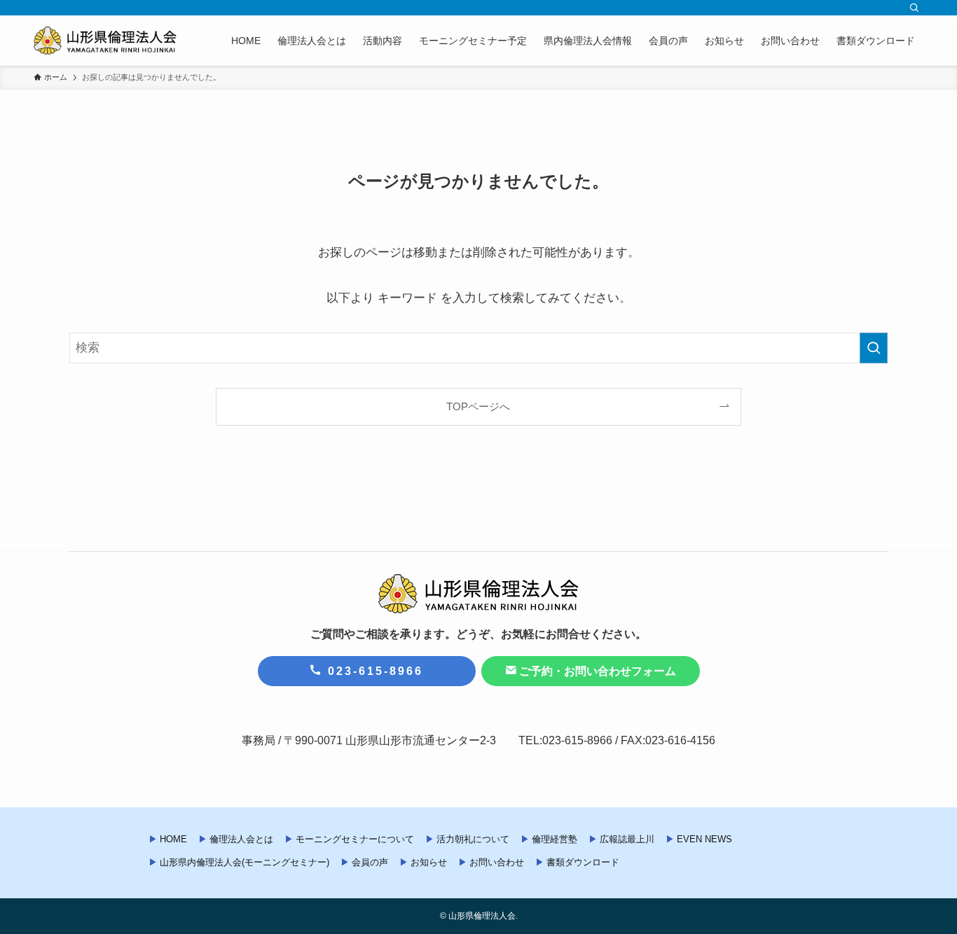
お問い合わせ (496, 862)
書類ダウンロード (582, 862)
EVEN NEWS (704, 839)
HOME (173, 839)
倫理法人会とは (241, 839)
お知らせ (429, 862)
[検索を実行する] (874, 348)
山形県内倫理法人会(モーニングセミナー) (244, 862)
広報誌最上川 (627, 839)
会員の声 (370, 862)
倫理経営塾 (554, 839)
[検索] (914, 7)
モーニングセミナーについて (355, 839)
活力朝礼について (472, 839)
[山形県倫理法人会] (105, 41)
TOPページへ (478, 406)
